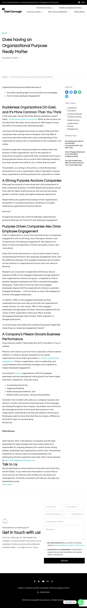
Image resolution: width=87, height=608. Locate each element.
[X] (71, 92)
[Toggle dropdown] (53, 8)
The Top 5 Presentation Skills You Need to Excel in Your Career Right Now (74, 163)
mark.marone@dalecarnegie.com (20, 460)
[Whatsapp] (81, 602)
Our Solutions (34, 12)
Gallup (18, 373)
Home (4, 77)
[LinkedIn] (75, 92)
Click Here (7, 484)
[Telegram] (66, 96)
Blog (4, 33)
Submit (64, 561)
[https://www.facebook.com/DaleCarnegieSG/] (34, 581)
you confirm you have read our (65, 544)
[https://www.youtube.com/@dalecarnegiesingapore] (43, 581)
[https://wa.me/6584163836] (52, 581)
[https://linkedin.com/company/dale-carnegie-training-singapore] (39, 581)
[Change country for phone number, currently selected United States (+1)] (67, 514)
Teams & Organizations (70, 8)
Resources (79, 12)
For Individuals (44, 8)
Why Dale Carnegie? (57, 12)
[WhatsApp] (79, 92)
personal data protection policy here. (69, 545)
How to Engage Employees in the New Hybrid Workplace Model (75, 154)
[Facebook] (66, 92)
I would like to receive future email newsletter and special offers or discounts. (64, 552)
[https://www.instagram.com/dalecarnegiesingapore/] (48, 581)
